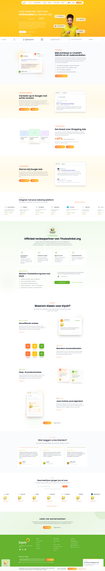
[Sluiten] (102, 560)
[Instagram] (23, 549)
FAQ (54, 542)
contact (62, 2)
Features (38, 542)
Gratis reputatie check (57, 546)
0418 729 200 (75, 543)
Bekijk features (60, 146)
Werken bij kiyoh (56, 544)
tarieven (44, 2)
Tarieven (38, 544)
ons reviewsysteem (37, 2)
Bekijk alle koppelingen (80, 202)
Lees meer (21, 332)
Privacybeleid (51, 562)
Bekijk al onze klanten (52, 506)
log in (74, 2)
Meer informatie (24, 109)
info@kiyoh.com (75, 545)
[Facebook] (20, 549)
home (30, 2)
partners (49, 2)
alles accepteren (72, 568)
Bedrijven (38, 548)
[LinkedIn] (25, 549)
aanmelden (79, 2)
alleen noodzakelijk (61, 568)
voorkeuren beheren (82, 568)
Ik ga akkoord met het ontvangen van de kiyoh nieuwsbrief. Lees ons (37, 562)
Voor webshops (39, 540)
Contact (55, 550)
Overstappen (56, 548)
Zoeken (65, 486)
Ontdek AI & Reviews (61, 76)
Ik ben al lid (62, 282)
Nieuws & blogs (56, 540)
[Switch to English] (70, 2)
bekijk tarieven (31, 31)
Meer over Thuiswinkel (78, 282)
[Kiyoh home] (24, 2)
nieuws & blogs (56, 2)
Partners (38, 546)
